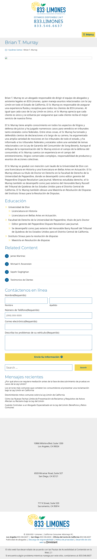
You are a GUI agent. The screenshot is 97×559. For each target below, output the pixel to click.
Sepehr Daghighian (19, 271)
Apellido (53, 305)
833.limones (48, 21)
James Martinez (17, 256)
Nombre (9, 305)
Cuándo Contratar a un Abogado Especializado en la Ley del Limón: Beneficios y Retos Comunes (45, 406)
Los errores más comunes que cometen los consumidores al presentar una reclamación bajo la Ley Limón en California (47, 389)
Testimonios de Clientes (21, 279)
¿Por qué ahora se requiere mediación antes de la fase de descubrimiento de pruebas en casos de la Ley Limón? (47, 382)
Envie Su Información (46, 357)
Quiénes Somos (15, 50)
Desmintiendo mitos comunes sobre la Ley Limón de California (35, 395)
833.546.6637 (48, 26)
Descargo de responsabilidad (41, 539)
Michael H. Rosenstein (21, 264)
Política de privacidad (64, 539)
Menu (90, 34)
